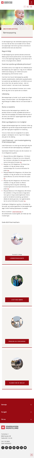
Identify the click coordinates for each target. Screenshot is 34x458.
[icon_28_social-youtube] (25, 447)
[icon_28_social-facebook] (2, 447)
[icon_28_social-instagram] (6, 447)
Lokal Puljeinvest (17, 212)
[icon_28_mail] (14, 447)
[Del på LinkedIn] (28, 6)
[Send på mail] (31, 6)
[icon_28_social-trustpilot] (17, 447)
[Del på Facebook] (24, 6)
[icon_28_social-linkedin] (10, 447)
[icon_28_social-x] (21, 447)
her (21, 162)
